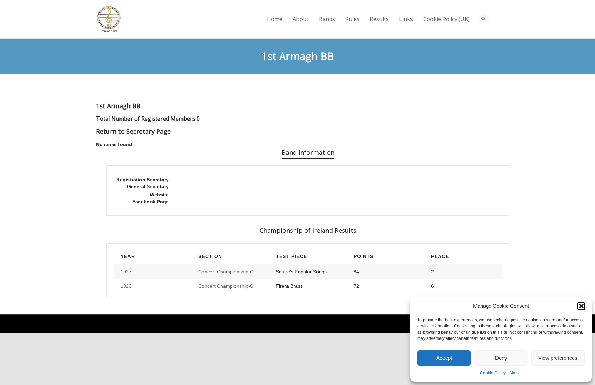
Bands (327, 19)
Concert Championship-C (225, 271)
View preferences (557, 358)
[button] (581, 306)
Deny (501, 358)
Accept (444, 358)
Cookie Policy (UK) (446, 19)
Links (406, 19)
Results (379, 19)
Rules (352, 19)
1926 (126, 286)
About (301, 19)
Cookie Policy (493, 373)
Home (274, 19)
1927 (126, 271)
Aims (514, 373)
